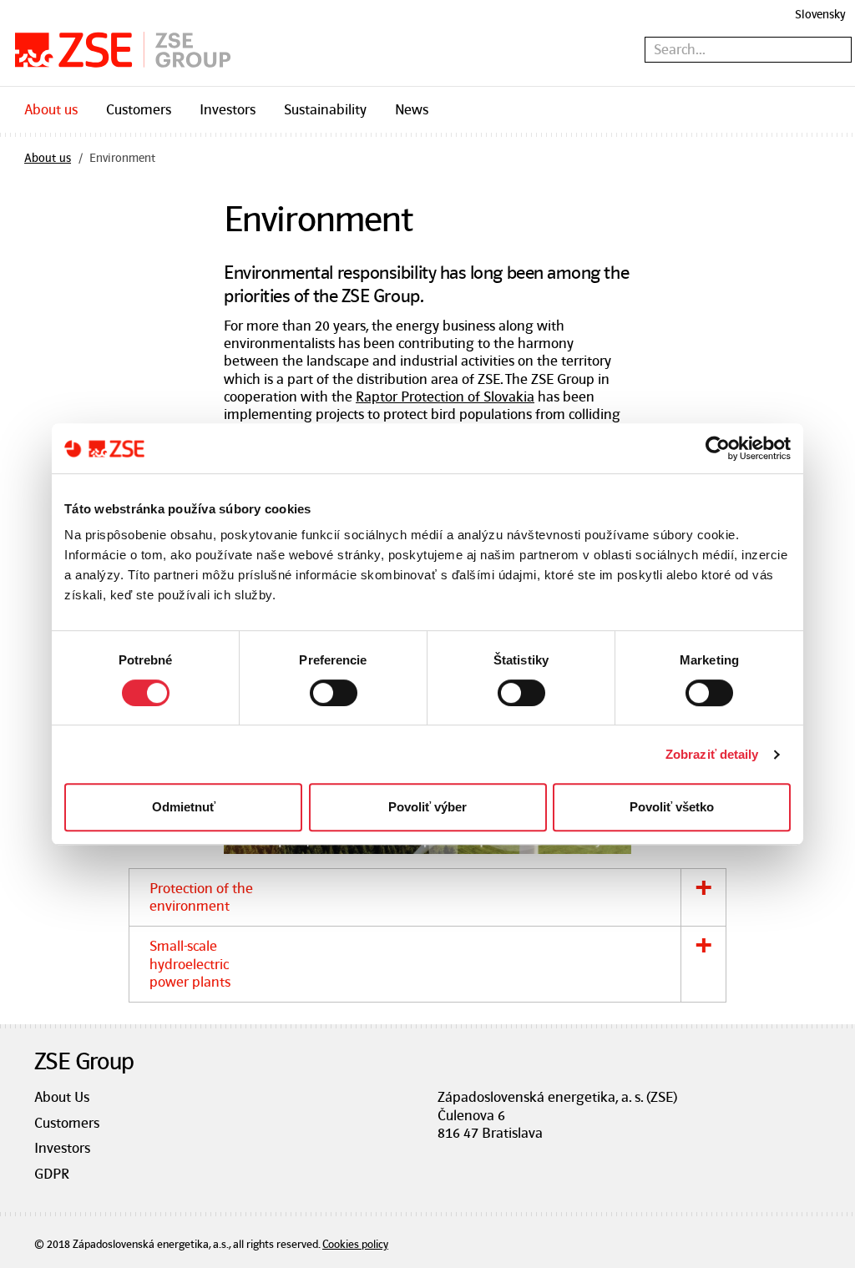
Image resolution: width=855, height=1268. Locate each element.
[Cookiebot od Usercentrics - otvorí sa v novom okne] (718, 448)
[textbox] (748, 50)
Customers (138, 109)
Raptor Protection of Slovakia (445, 396)
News (411, 109)
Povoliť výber (427, 807)
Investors (227, 109)
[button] (427, 897)
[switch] (333, 692)
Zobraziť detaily (712, 754)
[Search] (842, 50)
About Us (61, 1097)
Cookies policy (355, 1244)
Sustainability (325, 109)
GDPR (51, 1173)
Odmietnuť (183, 807)
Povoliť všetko (672, 807)
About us (51, 109)
